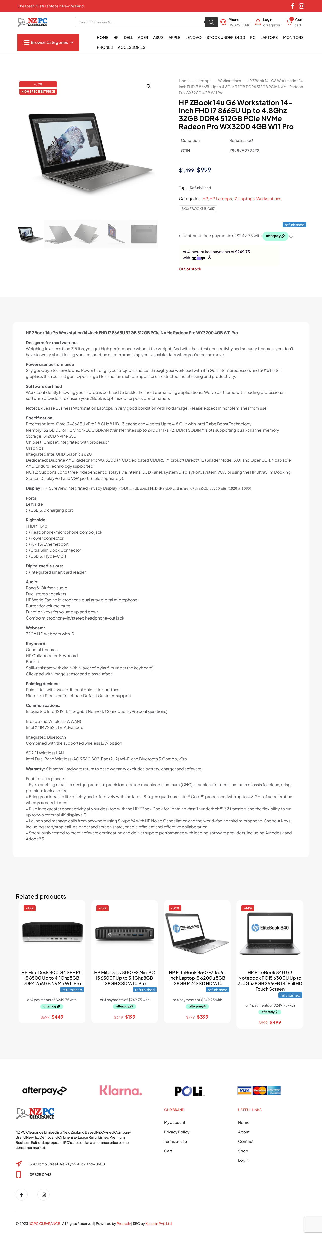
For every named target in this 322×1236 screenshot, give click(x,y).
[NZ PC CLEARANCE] (23, 1195)
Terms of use (175, 1141)
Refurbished (200, 187)
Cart (168, 1150)
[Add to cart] (77, 908)
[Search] (211, 22)
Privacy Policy (176, 1131)
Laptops (203, 80)
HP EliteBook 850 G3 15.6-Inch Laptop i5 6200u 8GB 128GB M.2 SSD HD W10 (197, 977)
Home (184, 80)
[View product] (77, 919)
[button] (149, 86)
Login (243, 1160)
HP (205, 198)
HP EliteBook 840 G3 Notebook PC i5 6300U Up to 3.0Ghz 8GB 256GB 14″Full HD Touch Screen (270, 980)
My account (174, 1122)
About (244, 1131)
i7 (235, 198)
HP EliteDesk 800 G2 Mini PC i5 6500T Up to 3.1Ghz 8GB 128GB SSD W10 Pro (124, 977)
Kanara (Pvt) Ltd (158, 1223)
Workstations (229, 80)
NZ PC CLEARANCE (44, 1223)
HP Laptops (221, 198)
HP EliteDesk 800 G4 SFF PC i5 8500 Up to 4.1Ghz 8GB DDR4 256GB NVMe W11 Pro (52, 977)
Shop (243, 1150)
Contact (246, 1141)
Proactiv (124, 1223)
